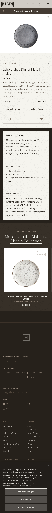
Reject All (26, 500)
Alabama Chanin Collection (26, 11)
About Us (31, 430)
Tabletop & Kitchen (12, 433)
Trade (30, 451)
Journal (31, 426)
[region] (26, 487)
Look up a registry (11, 388)
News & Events (37, 372)
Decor (6, 437)
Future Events (36, 404)
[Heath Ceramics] (26, 338)
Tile (7, 377)
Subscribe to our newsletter (17, 357)
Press (30, 444)
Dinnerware (8, 426)
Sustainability (33, 437)
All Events (10, 404)
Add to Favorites (39, 109)
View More (8, 97)
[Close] (49, 466)
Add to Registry (13, 109)
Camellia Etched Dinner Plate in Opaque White (26, 298)
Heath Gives (33, 448)
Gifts (5, 441)
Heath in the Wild (11, 444)
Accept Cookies (26, 507)
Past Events (11, 408)
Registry (34, 377)
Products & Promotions (15, 372)
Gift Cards (8, 448)
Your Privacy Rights (26, 492)
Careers (31, 441)
